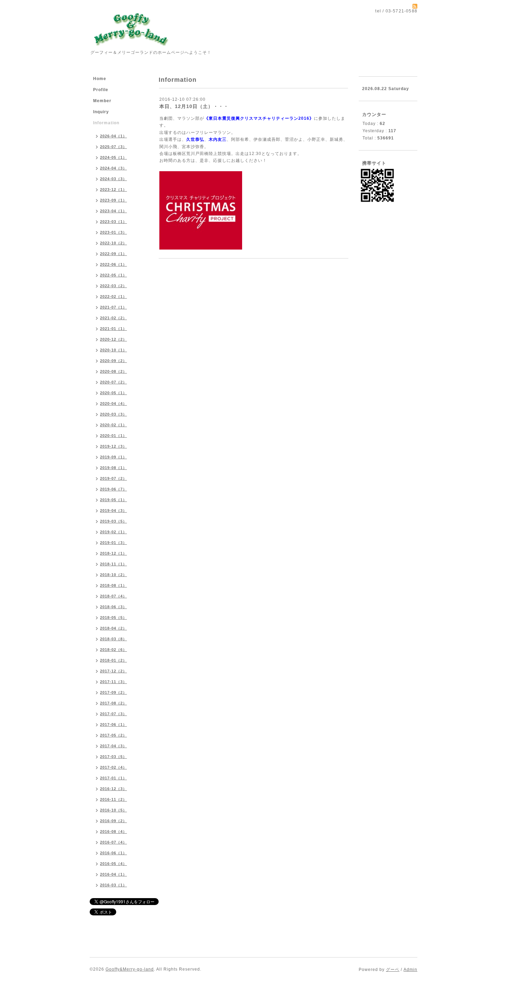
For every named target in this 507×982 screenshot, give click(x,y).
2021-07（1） (113, 307)
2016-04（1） (113, 874)
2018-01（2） (113, 660)
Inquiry (101, 111)
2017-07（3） (113, 714)
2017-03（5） (113, 757)
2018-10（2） (113, 575)
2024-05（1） (113, 157)
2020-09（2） (113, 361)
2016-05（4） (113, 864)
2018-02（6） (113, 650)
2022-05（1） (113, 275)
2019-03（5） (113, 521)
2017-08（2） (113, 703)
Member (102, 100)
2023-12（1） (113, 189)
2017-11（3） (113, 682)
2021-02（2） (113, 318)
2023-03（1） (113, 222)
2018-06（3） (113, 607)
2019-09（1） (113, 457)
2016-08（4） (113, 831)
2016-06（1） (113, 853)
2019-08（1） (113, 468)
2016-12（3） (113, 789)
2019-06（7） (113, 489)
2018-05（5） (113, 617)
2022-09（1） (113, 254)
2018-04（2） (113, 628)
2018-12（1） (113, 553)
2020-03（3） (113, 414)
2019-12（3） (113, 446)
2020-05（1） (113, 393)
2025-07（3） (113, 147)
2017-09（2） (113, 692)
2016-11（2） (113, 799)
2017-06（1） (113, 724)
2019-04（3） (113, 510)
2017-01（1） (113, 778)
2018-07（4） (113, 596)
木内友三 (218, 139)
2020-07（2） (113, 382)
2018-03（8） (113, 639)
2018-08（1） (113, 585)
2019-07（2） (113, 478)
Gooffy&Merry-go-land (130, 969)
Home (99, 78)
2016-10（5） (113, 810)
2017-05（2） (113, 735)
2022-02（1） (113, 296)
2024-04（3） (113, 168)
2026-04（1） (113, 136)
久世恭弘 (195, 139)
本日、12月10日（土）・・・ (194, 106)
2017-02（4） (113, 767)
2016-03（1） (113, 885)
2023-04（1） (113, 211)
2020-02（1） (113, 425)
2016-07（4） (113, 842)
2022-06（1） (113, 264)
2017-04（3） (113, 746)
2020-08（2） (113, 371)
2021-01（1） (113, 329)
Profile (100, 89)
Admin (410, 969)
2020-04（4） (113, 403)
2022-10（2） (113, 243)
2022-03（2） (113, 286)
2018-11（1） (113, 564)
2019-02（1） (113, 532)
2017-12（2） (113, 671)
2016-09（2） (113, 821)
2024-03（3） (113, 179)
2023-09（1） (113, 200)
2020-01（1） (113, 436)
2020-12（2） (113, 339)
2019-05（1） (113, 500)
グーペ (392, 969)
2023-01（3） (113, 232)
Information (106, 122)
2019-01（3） (113, 543)
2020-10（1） (113, 350)
